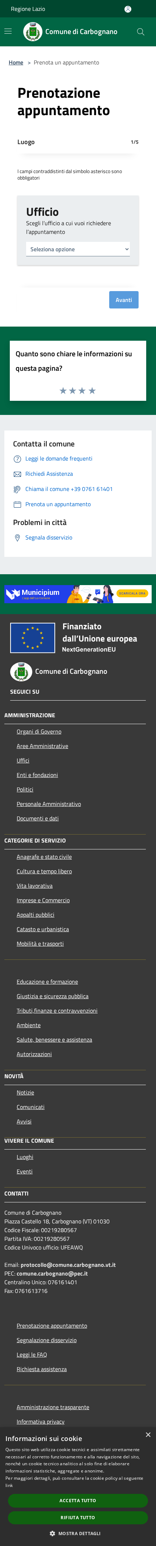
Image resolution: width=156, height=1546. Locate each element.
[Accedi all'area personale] (128, 9)
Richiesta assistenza (42, 1369)
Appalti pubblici (35, 914)
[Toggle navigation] (8, 31)
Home (16, 62)
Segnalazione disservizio (47, 1340)
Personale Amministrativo (49, 803)
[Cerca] (140, 32)
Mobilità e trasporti (40, 943)
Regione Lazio (28, 8)
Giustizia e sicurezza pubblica (53, 996)
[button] (77, 1533)
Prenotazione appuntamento (52, 1325)
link (9, 1485)
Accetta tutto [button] (77, 1500)
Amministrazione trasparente (53, 1407)
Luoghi (25, 1156)
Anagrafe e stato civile (44, 856)
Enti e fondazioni (37, 774)
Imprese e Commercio (43, 900)
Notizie (25, 1092)
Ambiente (29, 1025)
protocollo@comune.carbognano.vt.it (68, 1264)
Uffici (23, 760)
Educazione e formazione (47, 981)
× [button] (148, 1435)
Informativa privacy (41, 1421)
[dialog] (78, 1486)
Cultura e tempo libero (44, 871)
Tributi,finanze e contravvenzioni (57, 1010)
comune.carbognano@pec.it (52, 1273)
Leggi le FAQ (32, 1354)
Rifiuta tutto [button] (78, 1518)
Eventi (25, 1171)
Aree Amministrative (42, 746)
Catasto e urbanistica (43, 929)
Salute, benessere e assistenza (54, 1039)
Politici (25, 789)
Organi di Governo (39, 731)
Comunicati (31, 1106)
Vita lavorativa (35, 885)
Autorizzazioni (34, 1054)
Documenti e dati (38, 818)
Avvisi (24, 1121)
